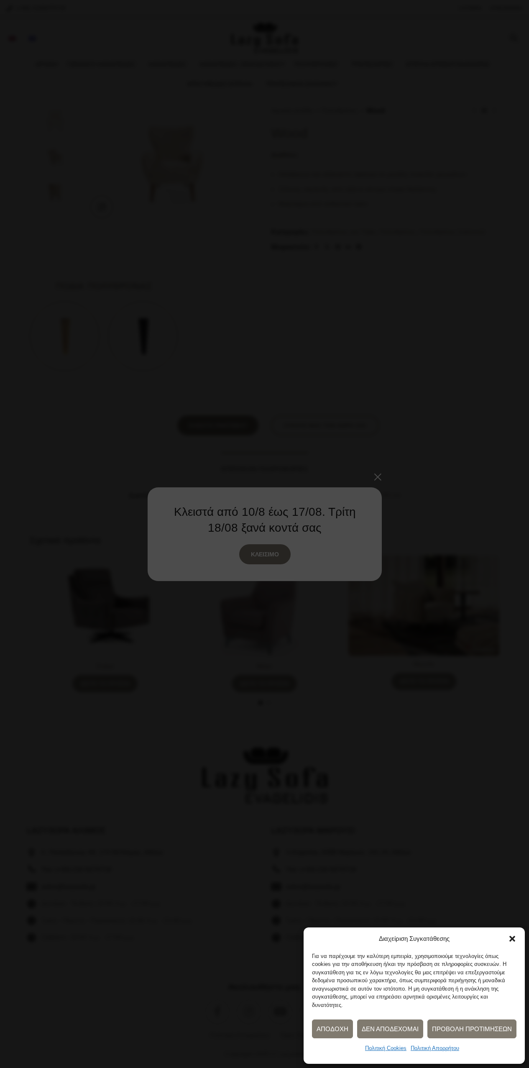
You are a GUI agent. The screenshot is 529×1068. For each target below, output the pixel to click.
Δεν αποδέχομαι (390, 1028)
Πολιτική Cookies (385, 1048)
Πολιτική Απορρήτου (435, 1048)
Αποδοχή (332, 1028)
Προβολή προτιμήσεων (472, 1028)
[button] (512, 939)
